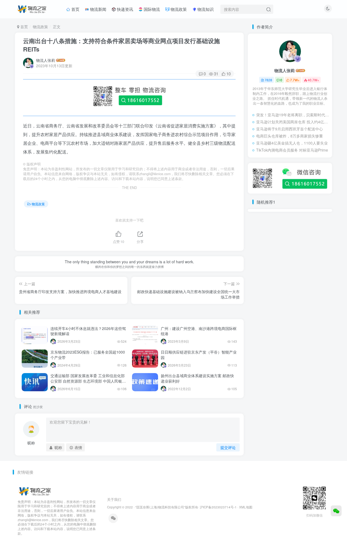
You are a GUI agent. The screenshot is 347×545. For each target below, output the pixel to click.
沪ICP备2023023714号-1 (218, 507)
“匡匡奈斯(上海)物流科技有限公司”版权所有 (166, 507)
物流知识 (205, 9)
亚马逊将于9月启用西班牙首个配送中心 (289, 129)
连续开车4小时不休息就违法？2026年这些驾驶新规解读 (88, 331)
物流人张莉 (45, 60)
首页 (74, 9)
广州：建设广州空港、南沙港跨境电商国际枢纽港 (199, 331)
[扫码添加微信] (336, 510)
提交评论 (228, 447)
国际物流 (151, 9)
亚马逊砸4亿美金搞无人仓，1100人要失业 (292, 143)
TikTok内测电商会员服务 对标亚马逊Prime (292, 150)
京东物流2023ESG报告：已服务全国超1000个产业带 (87, 354)
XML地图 (245, 507)
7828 (268, 80)
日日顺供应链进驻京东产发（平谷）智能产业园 (199, 354)
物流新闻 (97, 9)
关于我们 (114, 499)
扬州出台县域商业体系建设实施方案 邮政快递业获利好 (197, 378)
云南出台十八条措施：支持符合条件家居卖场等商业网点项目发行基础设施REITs (121, 44)
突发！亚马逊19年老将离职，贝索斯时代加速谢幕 (292, 114)
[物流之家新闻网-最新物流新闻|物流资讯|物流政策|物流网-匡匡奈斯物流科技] (31, 8)
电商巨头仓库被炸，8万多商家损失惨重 (289, 136)
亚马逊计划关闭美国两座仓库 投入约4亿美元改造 (292, 121)
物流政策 (178, 9)
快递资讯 (124, 9)
